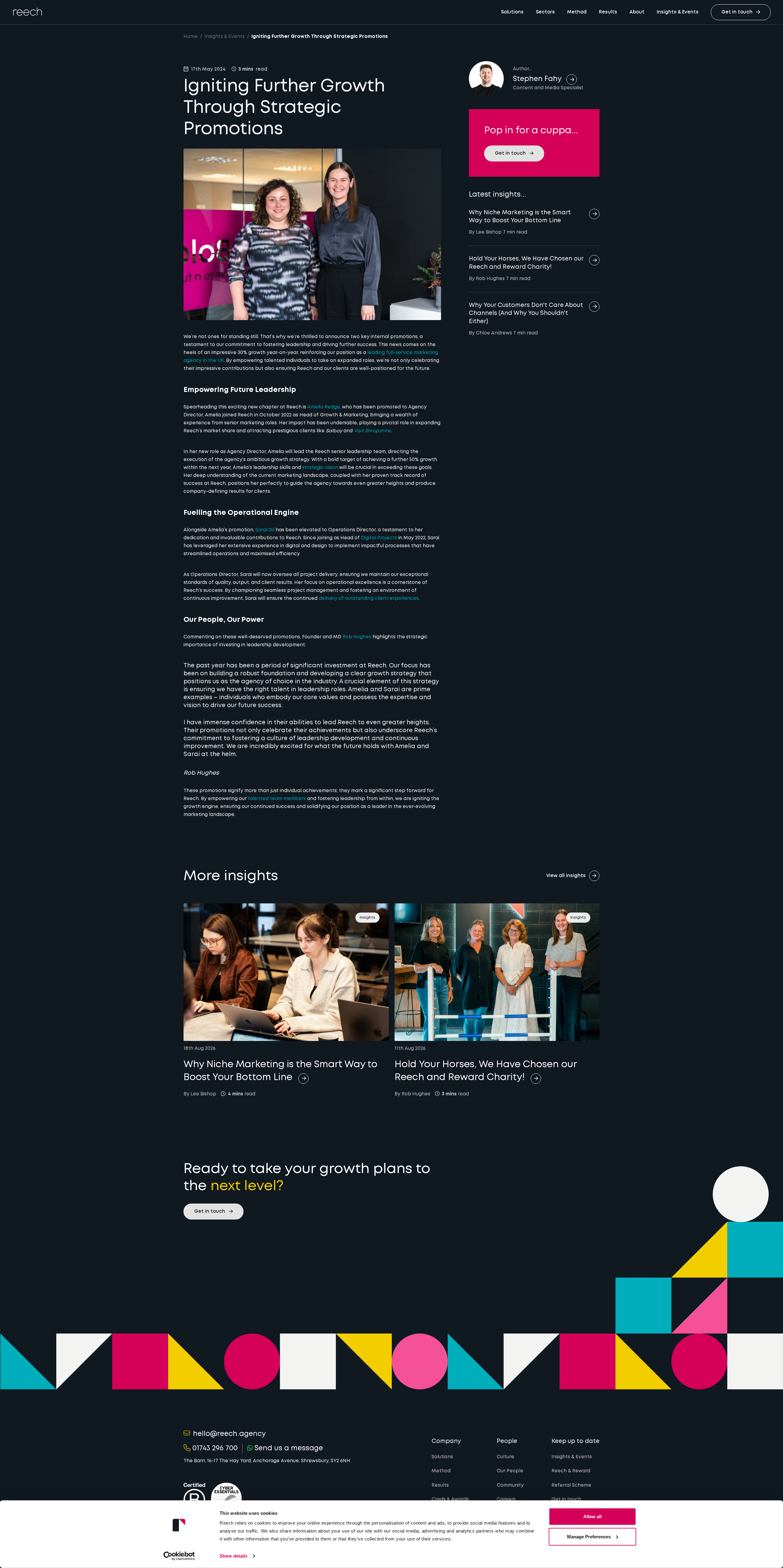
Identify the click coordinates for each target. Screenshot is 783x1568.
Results (608, 12)
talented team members (277, 799)
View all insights (566, 876)
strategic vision (320, 468)
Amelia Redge (323, 407)
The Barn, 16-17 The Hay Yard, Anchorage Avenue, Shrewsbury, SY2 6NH (267, 1461)
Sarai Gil (264, 530)
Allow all (592, 1516)
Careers (506, 1499)
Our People (510, 1471)
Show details (233, 1556)
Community (510, 1485)
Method (577, 12)
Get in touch (566, 1499)
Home (191, 37)
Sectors (545, 12)
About (636, 12)
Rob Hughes (357, 637)
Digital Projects (379, 538)
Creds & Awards (450, 1499)
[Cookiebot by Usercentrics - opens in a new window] (179, 1556)
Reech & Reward (570, 1471)
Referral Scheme (571, 1485)
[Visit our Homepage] (27, 11)
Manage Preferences (589, 1536)
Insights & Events (678, 12)
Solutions (512, 12)
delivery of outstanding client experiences (369, 598)
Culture (505, 1457)
